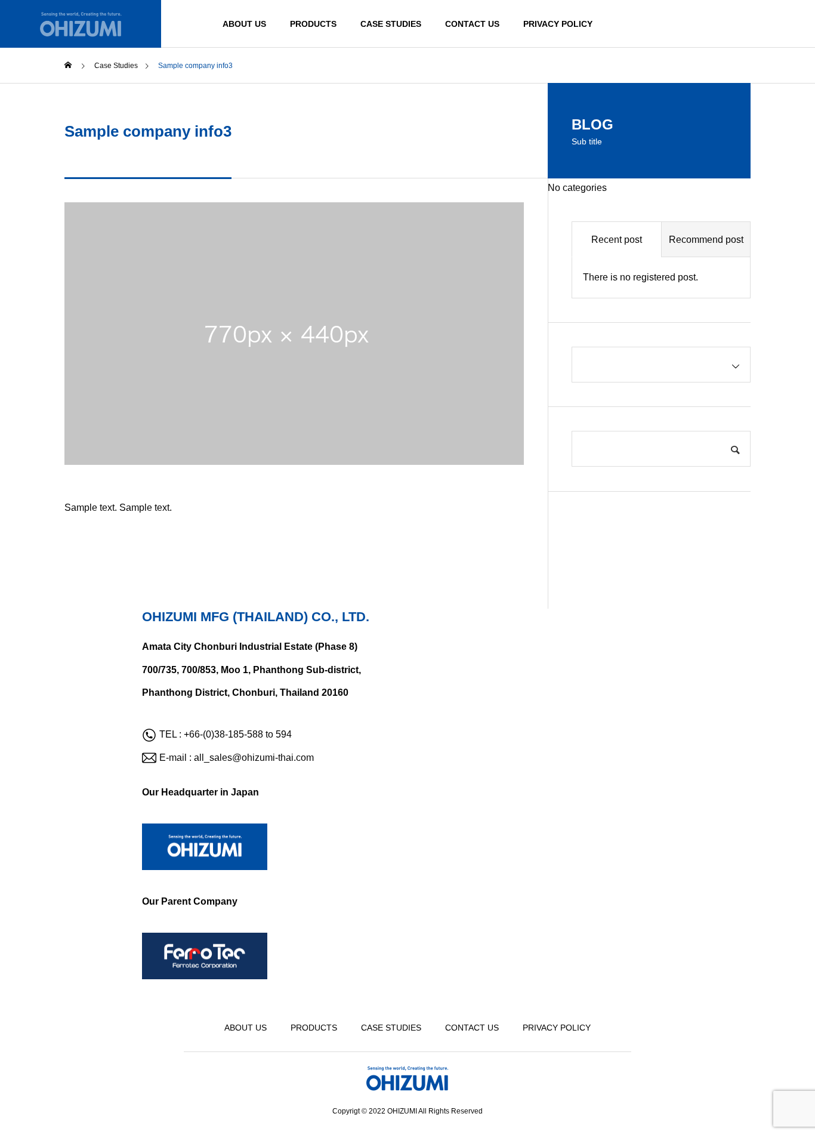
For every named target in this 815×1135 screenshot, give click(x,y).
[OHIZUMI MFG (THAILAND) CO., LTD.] (80, 24)
